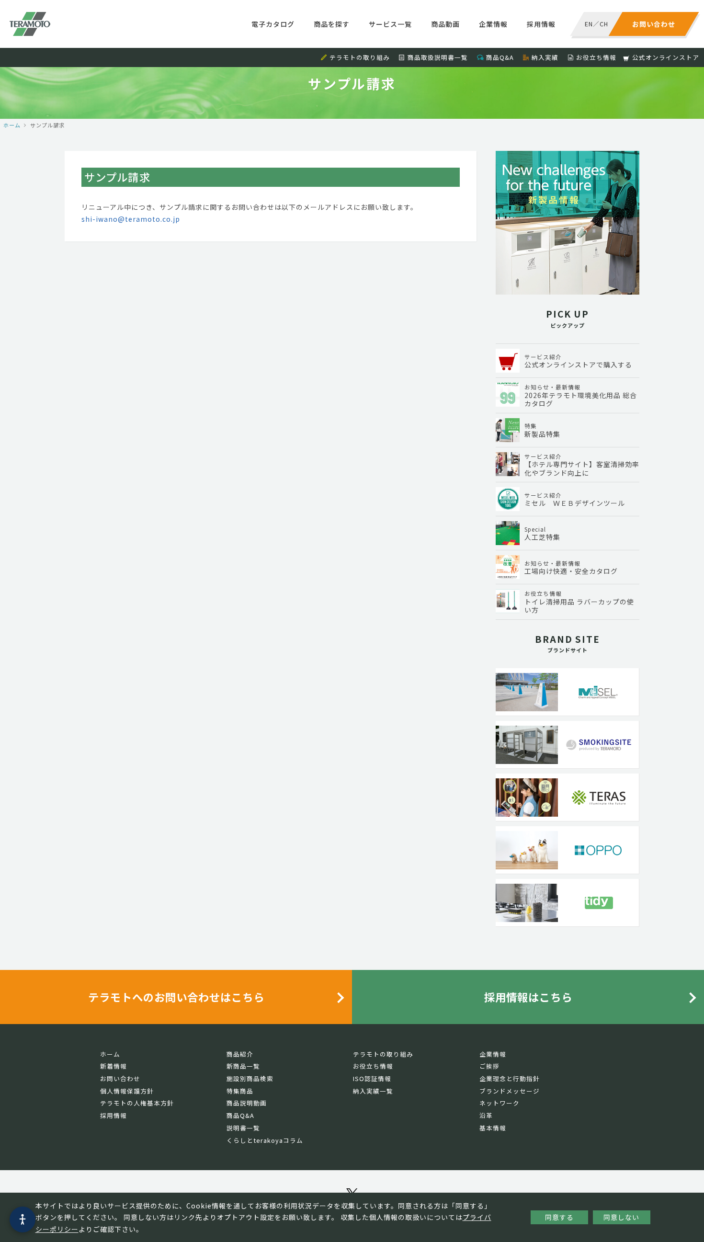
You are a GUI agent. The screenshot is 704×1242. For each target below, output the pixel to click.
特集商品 (240, 1090)
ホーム (12, 125)
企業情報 (493, 24)
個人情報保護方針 (127, 1090)
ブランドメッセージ (509, 1090)
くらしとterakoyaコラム (265, 1140)
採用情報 (541, 24)
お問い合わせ (120, 1078)
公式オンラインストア (665, 57)
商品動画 (445, 24)
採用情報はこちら (528, 996)
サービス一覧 (390, 24)
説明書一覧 (243, 1127)
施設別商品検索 (250, 1078)
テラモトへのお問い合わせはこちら (176, 996)
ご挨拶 (489, 1066)
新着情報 (113, 1066)
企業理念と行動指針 (509, 1078)
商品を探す (332, 24)
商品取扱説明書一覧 (438, 57)
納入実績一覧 (373, 1090)
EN (589, 23)
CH (604, 23)
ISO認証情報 (372, 1078)
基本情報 (492, 1127)
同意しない (621, 1217)
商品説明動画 (247, 1102)
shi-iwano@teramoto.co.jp (130, 219)
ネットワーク (499, 1102)
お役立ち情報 (596, 57)
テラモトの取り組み (359, 57)
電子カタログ (273, 24)
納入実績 (545, 57)
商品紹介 (240, 1054)
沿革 (486, 1115)
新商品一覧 (243, 1066)
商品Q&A (500, 57)
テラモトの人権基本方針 (137, 1102)
